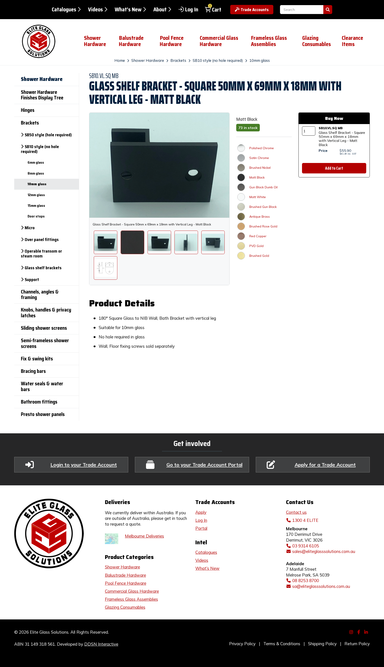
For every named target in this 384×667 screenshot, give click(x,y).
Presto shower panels (43, 414)
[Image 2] (186, 242)
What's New (128, 9)
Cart (216, 10)
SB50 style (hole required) (48, 134)
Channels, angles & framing (40, 294)
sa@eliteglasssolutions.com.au (321, 586)
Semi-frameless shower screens (45, 343)
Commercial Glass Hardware (219, 41)
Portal (201, 528)
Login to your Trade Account (83, 465)
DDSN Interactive (101, 644)
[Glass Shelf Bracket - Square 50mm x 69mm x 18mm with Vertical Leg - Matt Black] (105, 242)
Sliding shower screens (44, 328)
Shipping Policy (322, 643)
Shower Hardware (95, 41)
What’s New (207, 568)
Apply (200, 512)
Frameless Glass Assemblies (269, 41)
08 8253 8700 (305, 580)
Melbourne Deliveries (144, 536)
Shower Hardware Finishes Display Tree (42, 95)
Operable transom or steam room (41, 253)
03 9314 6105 (305, 545)
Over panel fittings (42, 239)
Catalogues (64, 9)
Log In (191, 9)
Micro (30, 227)
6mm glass (36, 162)
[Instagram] (352, 631)
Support (32, 279)
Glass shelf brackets (43, 267)
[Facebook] (359, 631)
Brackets (178, 60)
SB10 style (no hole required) (218, 60)
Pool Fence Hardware (172, 41)
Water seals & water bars (42, 386)
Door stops (36, 216)
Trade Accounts (255, 9)
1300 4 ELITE (305, 520)
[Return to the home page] (45, 41)
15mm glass (36, 205)
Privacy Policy (242, 643)
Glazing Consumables (316, 41)
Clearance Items (352, 41)
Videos (95, 9)
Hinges (27, 110)
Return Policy (357, 643)
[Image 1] (159, 242)
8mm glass (36, 173)
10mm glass (259, 60)
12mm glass (36, 195)
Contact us (296, 512)
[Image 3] (213, 242)
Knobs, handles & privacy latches (46, 312)
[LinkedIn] (367, 631)
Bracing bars (33, 371)
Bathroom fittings (39, 402)
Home (119, 60)
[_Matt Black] (132, 242)
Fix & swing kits (37, 359)
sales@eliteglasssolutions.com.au (323, 551)
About (160, 9)
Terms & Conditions (281, 643)
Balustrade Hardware (131, 41)
